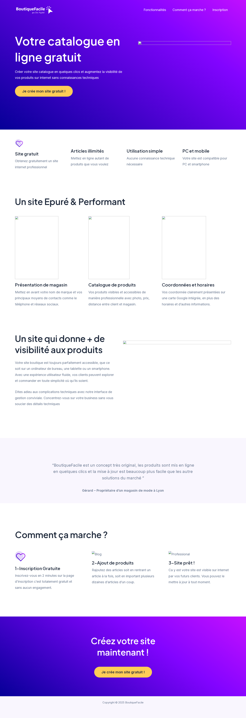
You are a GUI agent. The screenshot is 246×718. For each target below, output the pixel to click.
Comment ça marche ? (189, 10)
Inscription (220, 10)
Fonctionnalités (155, 10)
